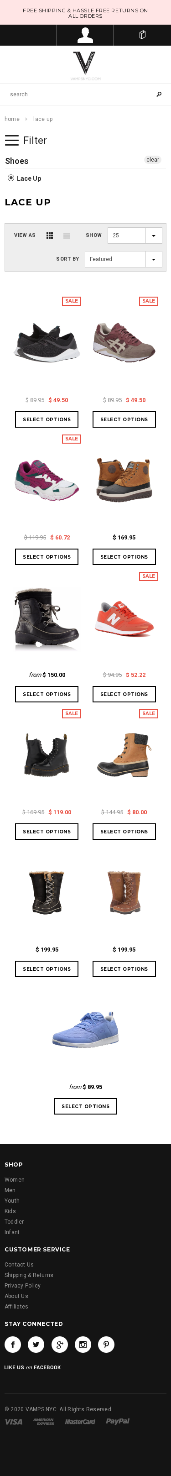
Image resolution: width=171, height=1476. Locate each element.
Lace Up (28, 178)
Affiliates (16, 1306)
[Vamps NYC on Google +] (60, 1344)
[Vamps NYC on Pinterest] (106, 1344)
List (66, 235)
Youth (12, 1201)
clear (152, 160)
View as (25, 235)
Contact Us (19, 1264)
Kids (10, 1211)
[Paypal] (118, 1421)
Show (94, 235)
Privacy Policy (23, 1285)
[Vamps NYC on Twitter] (36, 1344)
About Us (16, 1296)
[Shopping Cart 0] (142, 35)
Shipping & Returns (29, 1275)
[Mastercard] (80, 1421)
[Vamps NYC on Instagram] (83, 1344)
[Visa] (13, 1421)
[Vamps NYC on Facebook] (13, 1344)
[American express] (43, 1421)
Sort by (67, 259)
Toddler (14, 1222)
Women (15, 1180)
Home (12, 119)
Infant (12, 1232)
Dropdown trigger (85, 35)
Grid (50, 235)
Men (10, 1190)
